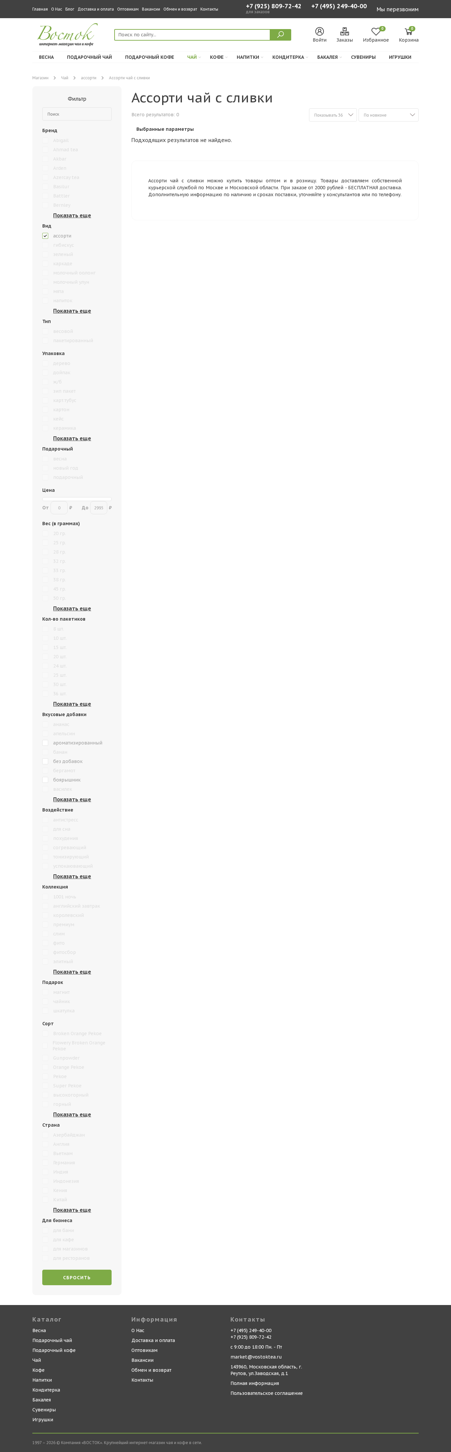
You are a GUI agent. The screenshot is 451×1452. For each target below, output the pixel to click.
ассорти (88, 77)
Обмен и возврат (180, 9)
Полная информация (254, 1383)
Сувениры (363, 57)
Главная (40, 9)
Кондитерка (288, 57)
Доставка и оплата (96, 9)
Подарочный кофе (149, 57)
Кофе (217, 57)
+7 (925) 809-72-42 (273, 6)
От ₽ (57, 508)
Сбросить (77, 1278)
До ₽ (97, 508)
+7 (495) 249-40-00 (339, 7)
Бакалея (327, 57)
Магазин (40, 77)
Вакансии (151, 9)
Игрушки (400, 57)
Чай (192, 57)
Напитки (248, 57)
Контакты (209, 9)
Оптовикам (128, 9)
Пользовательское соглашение (266, 1393)
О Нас (56, 9)
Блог (69, 9)
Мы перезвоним (398, 9)
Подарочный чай (89, 57)
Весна (46, 57)
